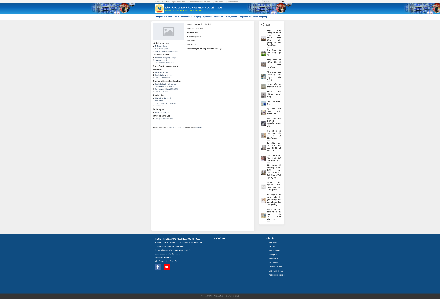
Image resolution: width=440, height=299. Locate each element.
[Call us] (160, 2)
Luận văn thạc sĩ (161, 60)
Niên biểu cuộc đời (161, 49)
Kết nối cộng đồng (260, 17)
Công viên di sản (245, 17)
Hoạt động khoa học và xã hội (165, 103)
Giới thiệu (168, 17)
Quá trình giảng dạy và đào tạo (166, 51)
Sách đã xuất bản (161, 72)
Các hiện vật (159, 106)
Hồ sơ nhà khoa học (177, 128)
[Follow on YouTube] (162, 2)
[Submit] (283, 1)
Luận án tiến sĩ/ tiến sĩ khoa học (166, 63)
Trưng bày (197, 17)
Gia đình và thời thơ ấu (163, 98)
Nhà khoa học (186, 17)
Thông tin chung (161, 46)
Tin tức (176, 17)
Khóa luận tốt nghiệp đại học (165, 58)
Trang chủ (159, 17)
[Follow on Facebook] (156, 2)
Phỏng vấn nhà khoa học (164, 119)
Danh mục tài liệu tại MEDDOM (166, 89)
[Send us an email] (158, 2)
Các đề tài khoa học (162, 78)
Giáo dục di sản (231, 17)
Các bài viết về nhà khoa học (165, 84)
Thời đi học (159, 101)
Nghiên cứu (207, 17)
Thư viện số (218, 17)
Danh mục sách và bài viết (164, 87)
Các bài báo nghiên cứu (163, 75)
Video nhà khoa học (162, 112)
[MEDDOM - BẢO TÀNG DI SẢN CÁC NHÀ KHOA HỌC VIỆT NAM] (188, 9)
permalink (198, 128)
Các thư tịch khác (161, 92)
